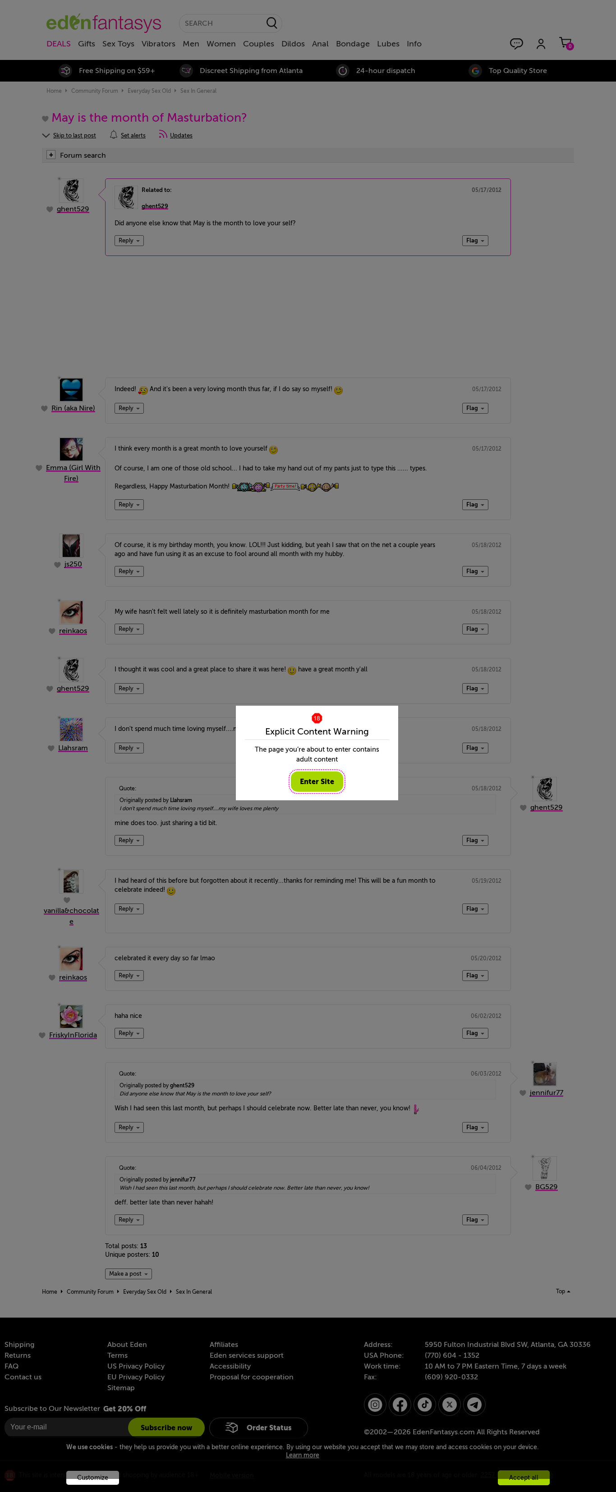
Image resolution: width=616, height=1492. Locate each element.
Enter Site (317, 781)
